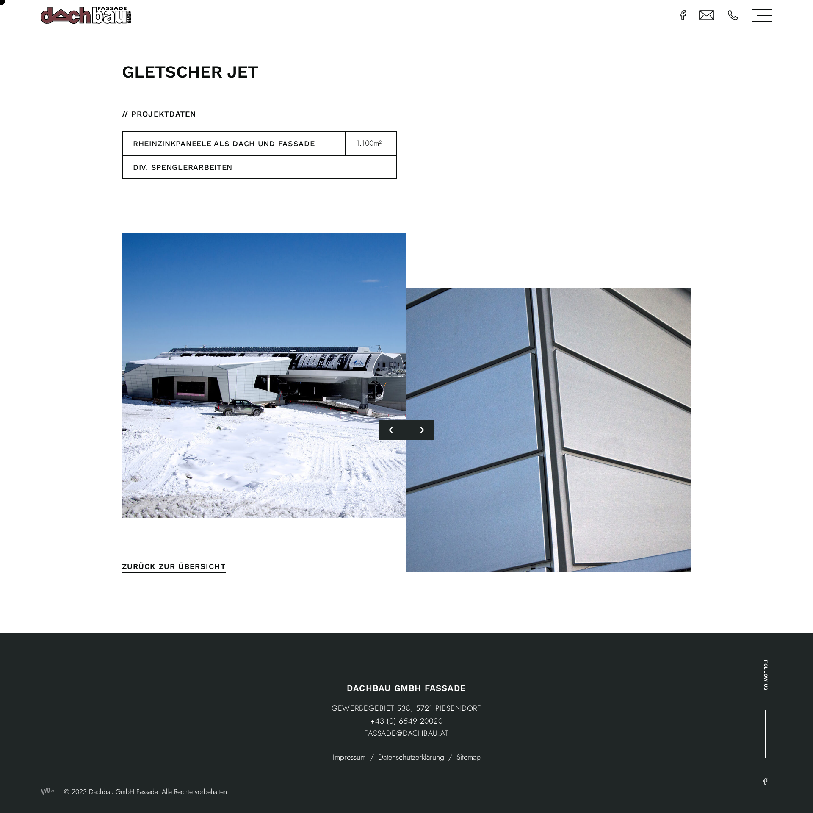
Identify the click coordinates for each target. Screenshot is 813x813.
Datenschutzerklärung (411, 757)
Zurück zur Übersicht (174, 566)
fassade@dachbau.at (406, 733)
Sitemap (468, 757)
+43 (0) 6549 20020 (406, 721)
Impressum (349, 757)
